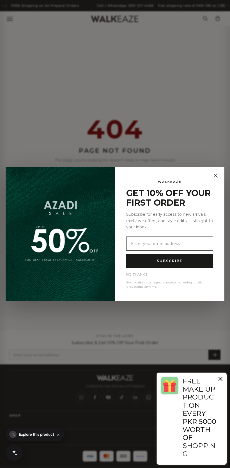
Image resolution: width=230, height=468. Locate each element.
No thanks (137, 274)
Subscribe (169, 261)
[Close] (215, 175)
